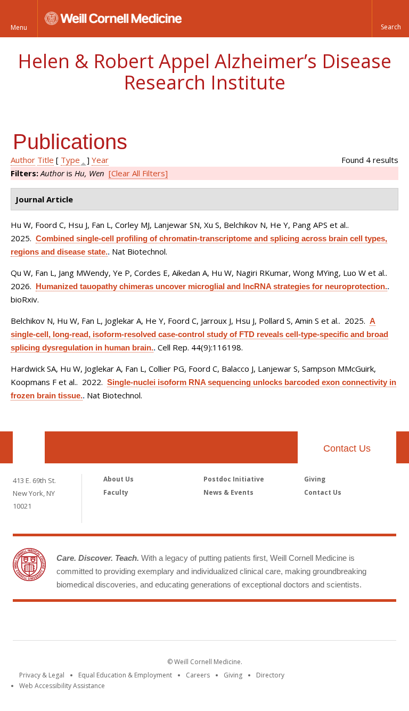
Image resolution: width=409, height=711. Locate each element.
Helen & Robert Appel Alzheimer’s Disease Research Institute (204, 71)
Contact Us (347, 448)
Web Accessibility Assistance (62, 685)
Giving (314, 479)
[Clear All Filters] (138, 173)
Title (45, 159)
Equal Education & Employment (125, 675)
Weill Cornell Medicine (204, 623)
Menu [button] (19, 27)
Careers (198, 675)
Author (23, 159)
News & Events (228, 492)
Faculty (115, 492)
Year (100, 159)
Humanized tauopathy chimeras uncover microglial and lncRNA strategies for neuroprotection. (211, 286)
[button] (390, 18)
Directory (270, 675)
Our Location (29, 447)
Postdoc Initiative (233, 479)
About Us (118, 479)
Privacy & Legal (41, 675)
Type (70, 159)
